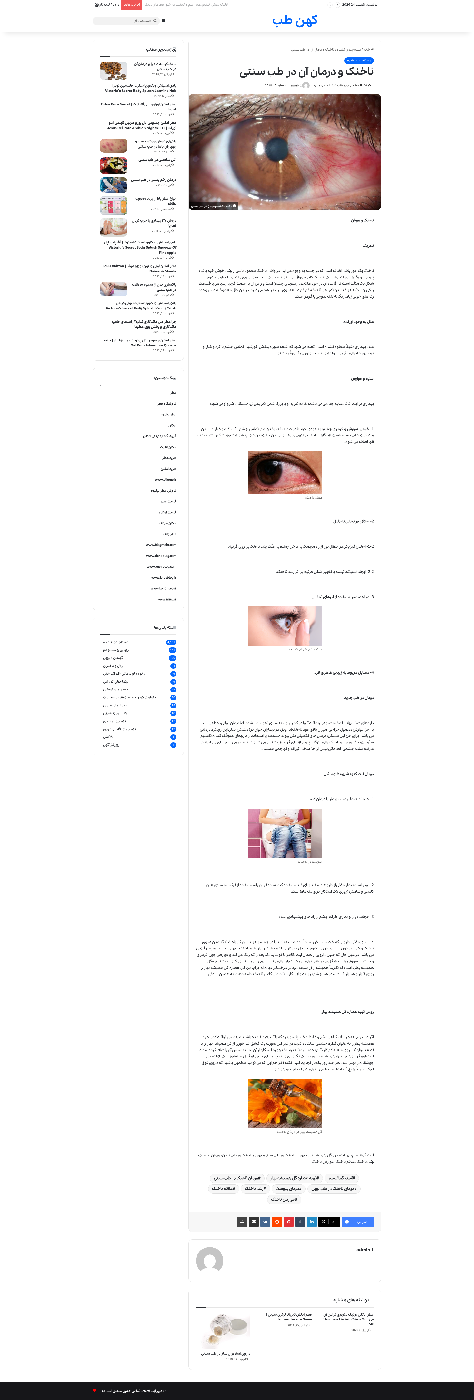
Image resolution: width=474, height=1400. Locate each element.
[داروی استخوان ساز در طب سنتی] (223, 1331)
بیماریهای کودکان (115, 689)
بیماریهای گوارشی (115, 681)
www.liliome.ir (165, 479)
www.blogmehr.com (161, 545)
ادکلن (172, 425)
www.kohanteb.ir (163, 588)
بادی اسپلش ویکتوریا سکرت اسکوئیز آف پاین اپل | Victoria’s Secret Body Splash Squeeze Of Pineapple (139, 247)
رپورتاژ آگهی (111, 744)
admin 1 (296, 86)
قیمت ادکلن (167, 512)
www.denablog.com (161, 556)
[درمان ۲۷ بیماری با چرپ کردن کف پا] (113, 227)
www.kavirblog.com (161, 566)
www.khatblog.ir (163, 577)
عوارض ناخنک (283, 1199)
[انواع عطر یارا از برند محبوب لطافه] (113, 205)
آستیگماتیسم (341, 1178)
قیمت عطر (168, 501)
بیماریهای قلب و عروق (119, 729)
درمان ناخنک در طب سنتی (236, 1178)
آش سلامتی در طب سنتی (157, 159)
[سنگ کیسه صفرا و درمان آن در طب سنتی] (113, 71)
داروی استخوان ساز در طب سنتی (225, 1353)
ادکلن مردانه (167, 523)
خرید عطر (169, 458)
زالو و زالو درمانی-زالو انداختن (124, 673)
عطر (173, 392)
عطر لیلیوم (168, 414)
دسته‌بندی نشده (349, 49)
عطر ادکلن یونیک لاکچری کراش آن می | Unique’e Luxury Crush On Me (348, 1319)
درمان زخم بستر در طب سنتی (153, 179)
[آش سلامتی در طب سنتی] (113, 165)
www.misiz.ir (166, 599)
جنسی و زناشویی (115, 713)
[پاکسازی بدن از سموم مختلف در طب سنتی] (113, 289)
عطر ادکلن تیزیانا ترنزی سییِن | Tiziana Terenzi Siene (289, 1317)
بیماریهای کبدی (114, 721)
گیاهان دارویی (113, 657)
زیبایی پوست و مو (116, 649)
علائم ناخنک (222, 1189)
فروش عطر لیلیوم (163, 490)
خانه (367, 49)
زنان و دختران (113, 665)
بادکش (108, 736)
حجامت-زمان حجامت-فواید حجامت (129, 697)
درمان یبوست (287, 1189)
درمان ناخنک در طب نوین (332, 1189)
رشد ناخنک (254, 1189)
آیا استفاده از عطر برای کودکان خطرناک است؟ (176, 4)
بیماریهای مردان (115, 705)
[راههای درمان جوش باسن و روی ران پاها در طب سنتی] (113, 146)
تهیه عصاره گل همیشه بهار (293, 1178)
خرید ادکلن (168, 469)
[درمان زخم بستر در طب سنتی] (113, 185)
